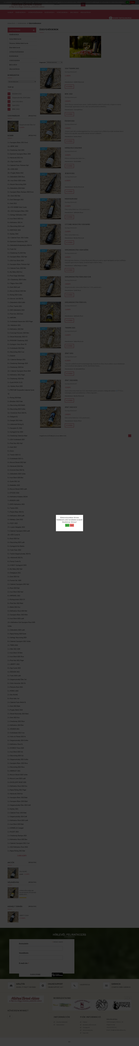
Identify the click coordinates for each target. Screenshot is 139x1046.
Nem (71, 525)
